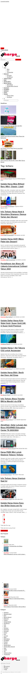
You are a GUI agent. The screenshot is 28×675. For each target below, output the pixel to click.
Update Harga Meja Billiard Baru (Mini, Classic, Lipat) (12, 185)
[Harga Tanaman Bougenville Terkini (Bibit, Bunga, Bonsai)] (8, 159)
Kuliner (2, 235)
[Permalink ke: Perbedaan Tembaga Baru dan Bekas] (6, 543)
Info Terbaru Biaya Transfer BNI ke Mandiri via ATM (13, 400)
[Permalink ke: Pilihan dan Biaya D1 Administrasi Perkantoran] (6, 595)
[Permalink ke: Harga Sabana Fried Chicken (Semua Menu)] (6, 603)
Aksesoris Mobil (7, 614)
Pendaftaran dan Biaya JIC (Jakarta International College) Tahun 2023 (14, 266)
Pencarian (18, 59)
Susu (5, 648)
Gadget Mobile (7, 622)
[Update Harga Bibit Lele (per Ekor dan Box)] (8, 124)
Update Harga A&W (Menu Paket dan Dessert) (12, 240)
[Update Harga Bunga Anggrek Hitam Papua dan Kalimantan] (8, 135)
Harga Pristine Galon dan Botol (8, 115)
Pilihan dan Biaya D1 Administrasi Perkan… (14, 598)
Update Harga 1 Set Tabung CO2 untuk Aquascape (13, 349)
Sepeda (6, 643)
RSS (6, 669)
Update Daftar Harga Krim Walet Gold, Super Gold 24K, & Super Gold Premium (13, 323)
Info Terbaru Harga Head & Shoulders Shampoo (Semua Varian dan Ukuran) (13, 214)
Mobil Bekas (7, 639)
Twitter (6, 668)
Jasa (5, 626)
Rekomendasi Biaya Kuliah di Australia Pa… (14, 590)
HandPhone (7, 623)
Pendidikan (3, 260)
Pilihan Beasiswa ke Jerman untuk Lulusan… (15, 554)
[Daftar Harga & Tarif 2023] (10, 56)
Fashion (6, 620)
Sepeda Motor (7, 645)
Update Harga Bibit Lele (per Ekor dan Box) (11, 126)
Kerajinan (6, 628)
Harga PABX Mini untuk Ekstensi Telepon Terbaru (12, 453)
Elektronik (6, 618)
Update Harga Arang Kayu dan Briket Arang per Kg (12, 504)
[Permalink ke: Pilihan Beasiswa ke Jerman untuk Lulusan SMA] (6, 551)
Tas (5, 651)
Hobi (2, 344)
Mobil (5, 637)
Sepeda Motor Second (9, 646)
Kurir (5, 634)
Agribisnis (3, 369)
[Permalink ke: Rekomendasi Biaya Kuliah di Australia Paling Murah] (6, 587)
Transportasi (7, 654)
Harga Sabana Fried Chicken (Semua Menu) (15, 606)
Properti (6, 642)
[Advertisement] (10, 25)
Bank (2, 395)
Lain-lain (3, 178)
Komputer (6, 631)
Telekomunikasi (4, 448)
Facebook (7, 666)
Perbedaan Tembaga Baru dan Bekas (13, 546)
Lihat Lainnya (4, 530)
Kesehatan (3, 317)
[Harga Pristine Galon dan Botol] (8, 113)
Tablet (5, 650)
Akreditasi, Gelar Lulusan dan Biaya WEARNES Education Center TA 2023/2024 (14, 427)
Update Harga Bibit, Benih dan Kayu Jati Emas (12, 373)
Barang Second (7, 617)
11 (4, 521)
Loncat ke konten (5, 1)
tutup (2, 48)
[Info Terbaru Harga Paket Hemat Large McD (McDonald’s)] (8, 147)
